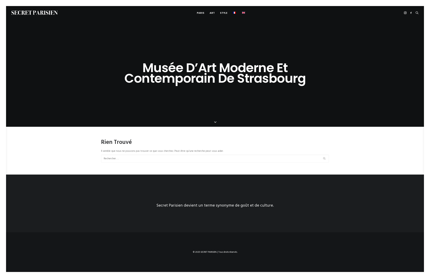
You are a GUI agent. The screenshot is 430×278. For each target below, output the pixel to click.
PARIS (200, 13)
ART (212, 13)
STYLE (223, 13)
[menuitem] (201, 12)
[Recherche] (215, 158)
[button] (234, 12)
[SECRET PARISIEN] (34, 13)
